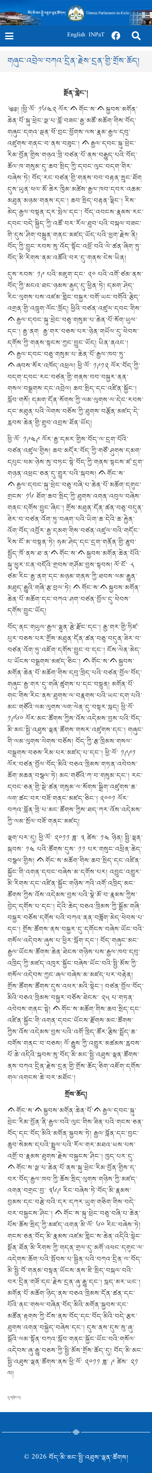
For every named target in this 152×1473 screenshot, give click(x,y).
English (76, 35)
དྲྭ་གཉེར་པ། (14, 1397)
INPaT (97, 35)
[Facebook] (116, 36)
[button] (9, 36)
